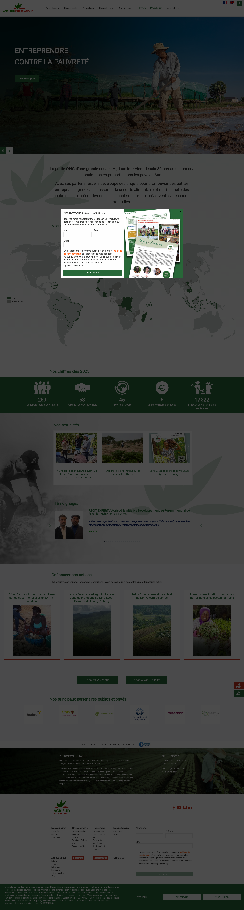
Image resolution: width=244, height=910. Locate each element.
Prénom (98, 230)
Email (66, 240)
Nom (65, 230)
